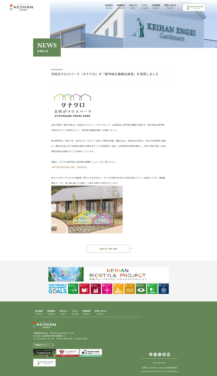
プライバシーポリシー (160, 362)
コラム (144, 6)
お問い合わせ (170, 6)
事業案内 (121, 6)
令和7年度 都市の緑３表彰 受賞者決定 (69, 167)
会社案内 (109, 6)
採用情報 (156, 6)
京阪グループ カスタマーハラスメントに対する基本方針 (159, 367)
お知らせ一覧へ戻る (108, 248)
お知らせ (133, 6)
